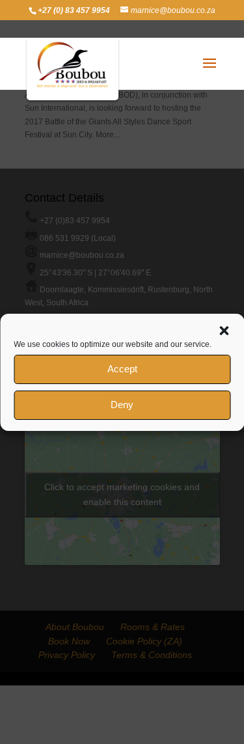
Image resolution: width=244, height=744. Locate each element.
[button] (223, 330)
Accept (122, 368)
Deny (122, 404)
